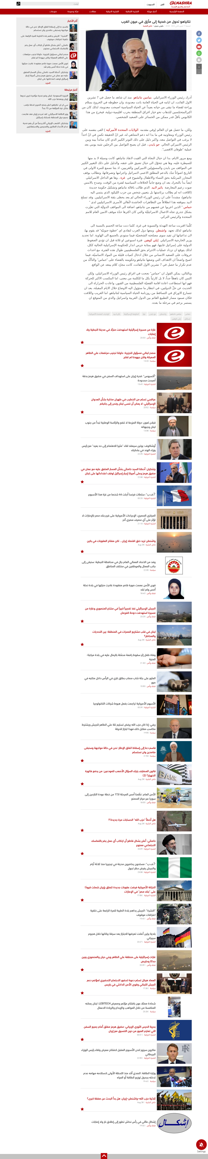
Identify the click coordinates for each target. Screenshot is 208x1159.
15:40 (142, 918)
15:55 (142, 686)
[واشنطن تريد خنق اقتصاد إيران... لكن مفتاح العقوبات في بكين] (174, 542)
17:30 (145, 988)
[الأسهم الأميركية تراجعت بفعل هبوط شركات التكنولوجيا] (174, 705)
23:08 (140, 871)
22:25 (140, 453)
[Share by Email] (199, 47)
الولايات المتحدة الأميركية (122, 129)
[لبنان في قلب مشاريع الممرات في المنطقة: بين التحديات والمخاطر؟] (174, 635)
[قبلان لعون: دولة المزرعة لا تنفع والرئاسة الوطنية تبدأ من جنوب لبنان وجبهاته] (174, 426)
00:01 (139, 1034)
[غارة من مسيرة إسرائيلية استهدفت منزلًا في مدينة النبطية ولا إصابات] (174, 333)
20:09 (140, 848)
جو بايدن (154, 144)
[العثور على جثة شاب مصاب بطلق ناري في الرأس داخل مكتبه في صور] (174, 681)
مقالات (92, 11)
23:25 (142, 616)
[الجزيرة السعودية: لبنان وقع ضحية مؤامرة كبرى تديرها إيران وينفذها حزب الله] (73, 97)
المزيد (47, 82)
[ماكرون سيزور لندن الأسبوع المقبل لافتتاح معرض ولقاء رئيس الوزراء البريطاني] (174, 1053)
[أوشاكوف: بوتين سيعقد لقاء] (174, 449)
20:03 (142, 337)
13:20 (146, 360)
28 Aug (141, 544)
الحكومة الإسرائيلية (131, 313)
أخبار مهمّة (152, 11)
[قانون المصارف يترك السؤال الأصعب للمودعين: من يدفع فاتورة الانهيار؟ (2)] (174, 774)
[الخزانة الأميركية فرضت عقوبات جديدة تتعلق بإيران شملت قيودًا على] (174, 890)
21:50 (146, 755)
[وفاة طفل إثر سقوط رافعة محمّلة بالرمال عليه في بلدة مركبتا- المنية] (174, 658)
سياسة (153, 360)
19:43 (145, 1081)
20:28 (145, 1011)
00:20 (140, 498)
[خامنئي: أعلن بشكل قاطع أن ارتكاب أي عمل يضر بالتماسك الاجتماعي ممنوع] (174, 844)
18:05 (142, 802)
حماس (187, 207)
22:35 (146, 569)
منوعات (53, 11)
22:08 (140, 476)
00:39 (140, 707)
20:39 (142, 964)
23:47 (139, 941)
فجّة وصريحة (72, 11)
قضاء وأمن (151, 337)
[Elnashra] (181, 3)
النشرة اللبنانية (132, 11)
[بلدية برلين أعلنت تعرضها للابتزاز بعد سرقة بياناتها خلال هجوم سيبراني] (174, 937)
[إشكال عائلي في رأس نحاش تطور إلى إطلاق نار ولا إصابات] (174, 1123)
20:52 (146, 407)
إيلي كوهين (151, 240)
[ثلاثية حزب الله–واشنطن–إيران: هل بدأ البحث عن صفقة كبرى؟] (174, 1100)
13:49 (140, 384)
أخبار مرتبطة (70, 89)
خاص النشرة (147, 25)
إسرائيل (187, 318)
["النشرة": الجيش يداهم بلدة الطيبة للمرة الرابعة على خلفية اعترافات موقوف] (73, 37)
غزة (122, 177)
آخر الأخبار (72, 20)
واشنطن (161, 230)
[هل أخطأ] (174, 821)
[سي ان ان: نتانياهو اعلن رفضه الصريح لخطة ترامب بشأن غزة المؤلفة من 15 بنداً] (73, 106)
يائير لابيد (157, 187)
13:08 (146, 430)
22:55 (139, 1057)
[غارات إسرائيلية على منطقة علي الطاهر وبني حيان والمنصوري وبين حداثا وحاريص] (174, 960)
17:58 (139, 895)
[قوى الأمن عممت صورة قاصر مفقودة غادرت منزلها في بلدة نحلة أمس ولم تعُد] (174, 588)
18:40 (142, 593)
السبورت (151, 4)
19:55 (146, 732)
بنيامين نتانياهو (143, 97)
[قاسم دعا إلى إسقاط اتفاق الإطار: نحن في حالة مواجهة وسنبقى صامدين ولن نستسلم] (174, 751)
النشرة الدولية (112, 11)
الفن (162, 4)
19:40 (142, 1125)
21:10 (140, 523)
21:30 (142, 662)
